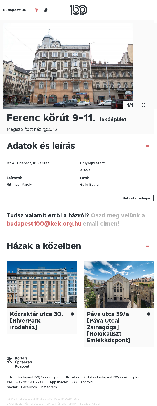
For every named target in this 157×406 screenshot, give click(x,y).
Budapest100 (14, 10)
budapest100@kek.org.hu (44, 223)
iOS (74, 382)
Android (86, 382)
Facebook (29, 387)
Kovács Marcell (90, 403)
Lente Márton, (56, 403)
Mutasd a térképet (137, 198)
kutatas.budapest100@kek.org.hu (111, 377)
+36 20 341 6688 (29, 382)
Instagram (48, 387)
